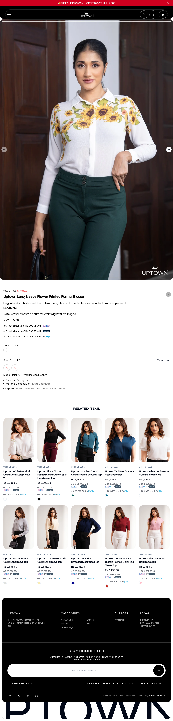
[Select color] (5, 499)
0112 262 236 (128, 683)
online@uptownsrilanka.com (152, 683)
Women (19, 388)
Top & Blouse (42, 388)
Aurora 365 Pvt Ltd (157, 695)
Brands (53, 388)
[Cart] (163, 14)
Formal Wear (29, 388)
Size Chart (165, 360)
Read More (10, 308)
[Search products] (144, 14)
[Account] (153, 14)
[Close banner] (168, 3)
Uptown (61, 388)
